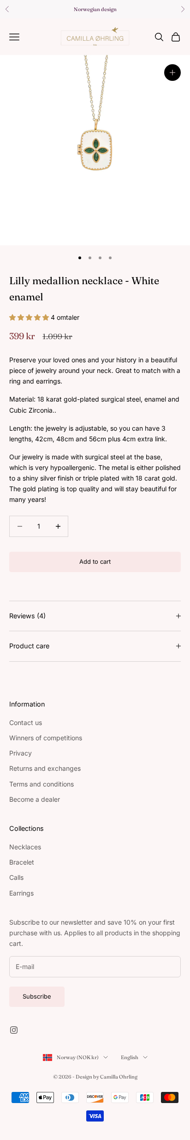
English (129, 1057)
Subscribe (37, 996)
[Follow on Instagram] (13, 1030)
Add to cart (95, 561)
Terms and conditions (41, 784)
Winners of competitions (45, 738)
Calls (16, 877)
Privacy (20, 753)
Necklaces (25, 847)
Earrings (21, 893)
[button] (30, 317)
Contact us (25, 722)
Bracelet (21, 862)
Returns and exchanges (45, 768)
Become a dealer (34, 799)
